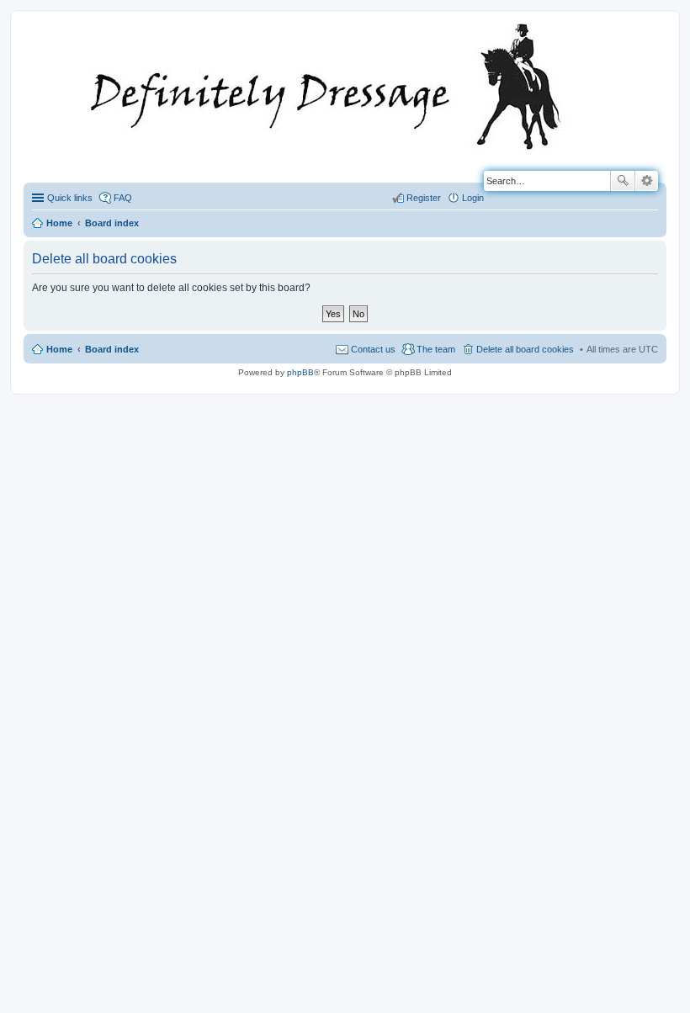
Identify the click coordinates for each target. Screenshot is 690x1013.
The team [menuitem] (436, 349)
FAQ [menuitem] (123, 198)
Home (59, 349)
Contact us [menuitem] (373, 349)
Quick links (70, 198)
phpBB (300, 372)
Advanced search (646, 181)
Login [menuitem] (473, 198)
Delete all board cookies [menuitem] (525, 349)
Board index (112, 349)
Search (622, 181)
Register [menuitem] (423, 198)
